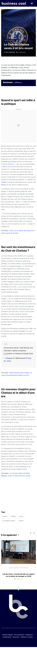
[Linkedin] (27, 642)
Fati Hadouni (10, 52)
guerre (21, 516)
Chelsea (5, 516)
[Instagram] (24, 642)
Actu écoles (23, 567)
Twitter (3, 182)
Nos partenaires (19, 634)
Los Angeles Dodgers (9, 520)
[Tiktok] (20, 642)
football (13, 516)
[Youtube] (16, 642)
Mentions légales (7, 634)
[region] (18, 490)
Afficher (18, 82)
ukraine (21, 520)
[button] (31, 3)
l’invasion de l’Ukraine (9, 161)
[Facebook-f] (13, 642)
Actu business (14, 567)
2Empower (16, 637)
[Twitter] (9, 642)
